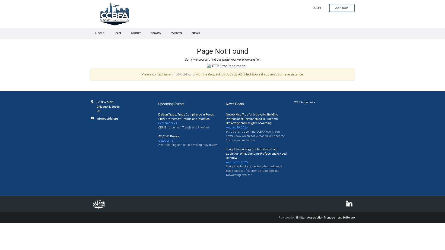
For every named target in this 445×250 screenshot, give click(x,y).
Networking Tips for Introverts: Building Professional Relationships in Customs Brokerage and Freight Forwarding (252, 119)
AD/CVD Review (169, 136)
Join (117, 33)
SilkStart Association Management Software (325, 217)
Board (156, 33)
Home (99, 33)
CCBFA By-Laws (304, 102)
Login (317, 7)
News (196, 33)
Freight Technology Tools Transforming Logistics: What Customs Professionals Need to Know (256, 153)
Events (176, 33)
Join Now (342, 7)
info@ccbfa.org (183, 74)
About (136, 33)
